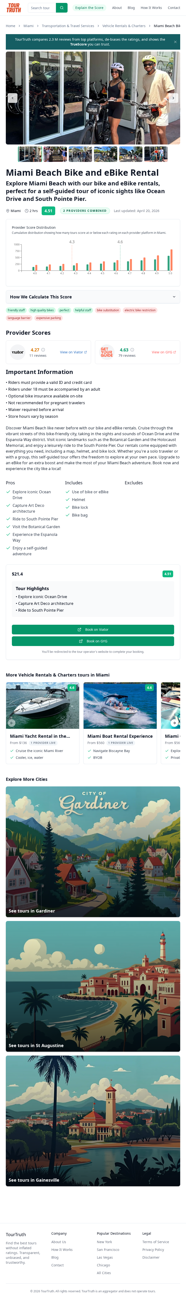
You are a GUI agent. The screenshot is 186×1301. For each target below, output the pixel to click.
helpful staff (83, 310)
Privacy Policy (153, 1249)
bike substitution (108, 310)
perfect (64, 310)
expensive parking (48, 318)
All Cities (104, 1273)
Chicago (103, 1265)
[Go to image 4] (105, 154)
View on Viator (71, 352)
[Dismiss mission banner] (175, 42)
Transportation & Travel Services (68, 25)
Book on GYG (97, 641)
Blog (131, 7)
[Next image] (173, 98)
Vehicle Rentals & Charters (124, 25)
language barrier (19, 318)
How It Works (151, 7)
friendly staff (16, 310)
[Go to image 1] (30, 154)
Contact (174, 7)
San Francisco (108, 1249)
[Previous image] (12, 98)
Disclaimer (151, 1257)
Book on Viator (96, 629)
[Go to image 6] (156, 154)
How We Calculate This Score (41, 297)
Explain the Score (89, 7)
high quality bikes (42, 310)
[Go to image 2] (55, 154)
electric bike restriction (140, 310)
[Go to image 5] (130, 154)
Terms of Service (155, 1242)
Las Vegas (105, 1257)
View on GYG (162, 352)
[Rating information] (43, 350)
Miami (28, 25)
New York (104, 1242)
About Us (58, 1242)
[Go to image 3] (80, 154)
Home (10, 25)
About (117, 7)
